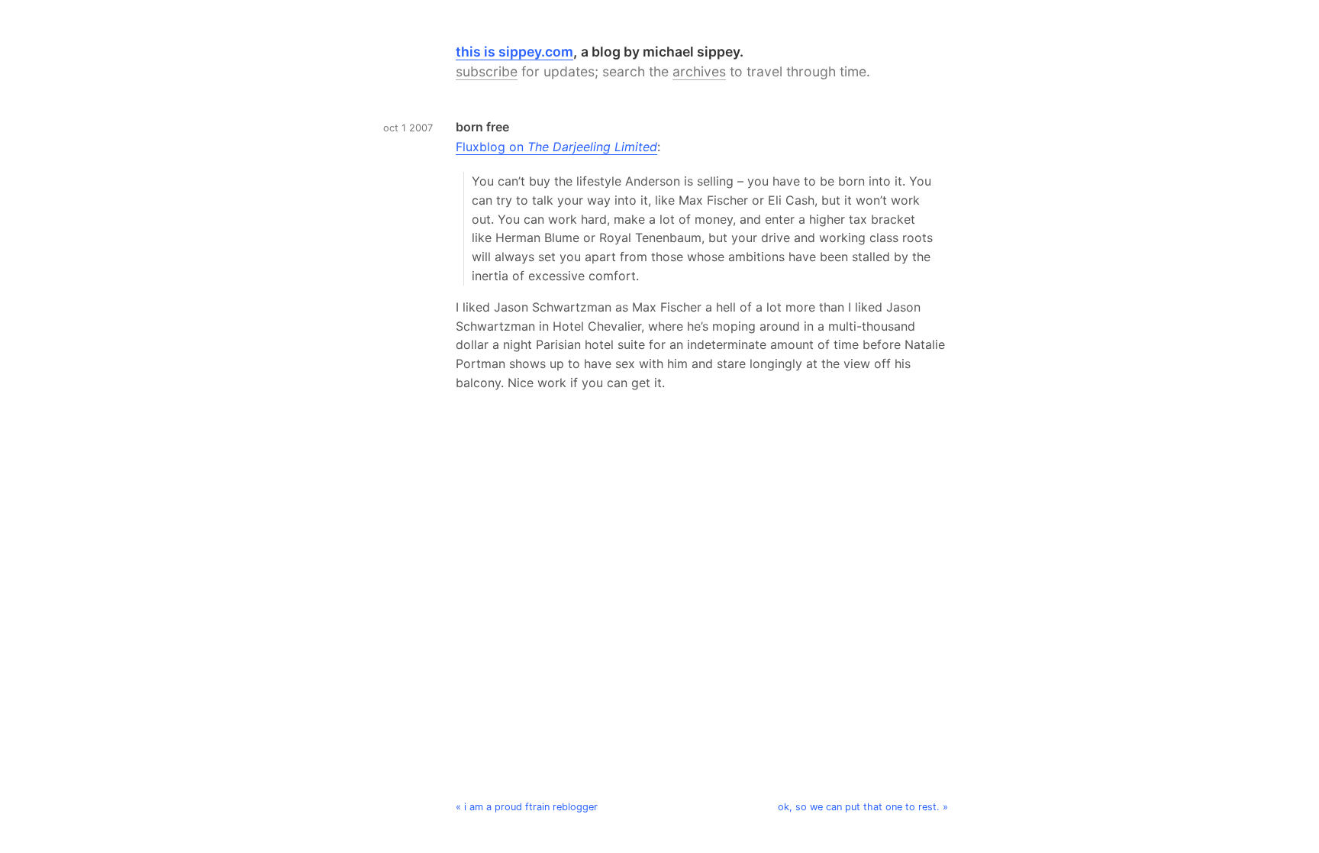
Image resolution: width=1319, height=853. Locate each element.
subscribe (487, 71)
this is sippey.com (514, 52)
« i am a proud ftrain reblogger (527, 807)
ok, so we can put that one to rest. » (863, 807)
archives (699, 71)
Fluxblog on (556, 146)
